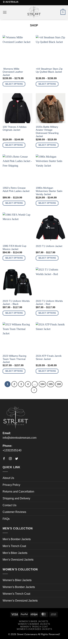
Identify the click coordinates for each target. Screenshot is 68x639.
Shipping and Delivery (16, 498)
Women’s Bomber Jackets (19, 587)
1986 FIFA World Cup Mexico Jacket (14, 247)
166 (59, 384)
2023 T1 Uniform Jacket (49, 246)
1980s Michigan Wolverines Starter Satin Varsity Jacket (49, 191)
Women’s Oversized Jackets (20, 600)
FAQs (6, 518)
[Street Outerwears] (34, 12)
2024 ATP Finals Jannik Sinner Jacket (49, 357)
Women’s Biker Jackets (17, 580)
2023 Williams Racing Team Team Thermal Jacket (14, 359)
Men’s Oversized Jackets (18, 559)
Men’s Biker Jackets (15, 552)
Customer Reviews (14, 511)
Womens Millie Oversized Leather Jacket (13, 72)
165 (50, 384)
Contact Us (9, 505)
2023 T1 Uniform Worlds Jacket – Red (49, 303)
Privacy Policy (11, 484)
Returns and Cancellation (18, 491)
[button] (5, 12)
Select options (14, 84)
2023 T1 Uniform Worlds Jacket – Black (16, 303)
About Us (8, 477)
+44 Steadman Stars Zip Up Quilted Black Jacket (49, 70)
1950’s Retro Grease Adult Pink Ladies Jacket (16, 189)
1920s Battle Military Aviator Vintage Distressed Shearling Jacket (47, 132)
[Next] (34, 390)
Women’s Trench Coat (16, 593)
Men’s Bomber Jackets (17, 539)
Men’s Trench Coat (14, 546)
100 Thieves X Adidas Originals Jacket (15, 128)
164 (42, 384)
